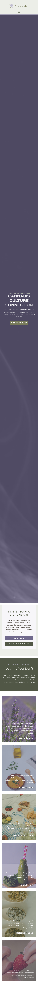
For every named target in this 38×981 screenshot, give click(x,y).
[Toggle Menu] (19, 12)
